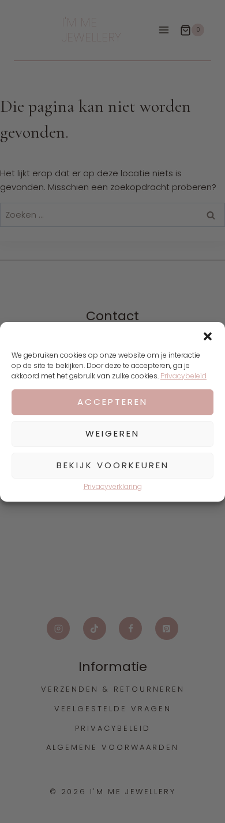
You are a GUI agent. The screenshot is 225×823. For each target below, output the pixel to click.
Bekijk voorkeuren (113, 465)
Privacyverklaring (113, 486)
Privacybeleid (183, 376)
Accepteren (112, 402)
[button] (207, 336)
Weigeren (112, 433)
